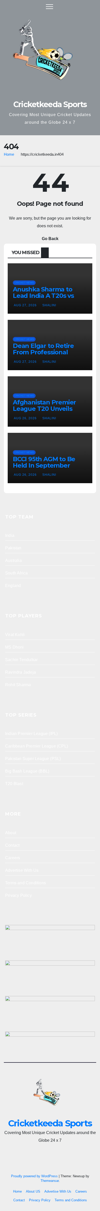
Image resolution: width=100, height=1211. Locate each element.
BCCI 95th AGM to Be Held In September (44, 462)
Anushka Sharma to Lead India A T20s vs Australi (43, 296)
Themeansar (50, 1181)
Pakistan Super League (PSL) (33, 758)
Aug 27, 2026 (25, 305)
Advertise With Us (21, 870)
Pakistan (13, 548)
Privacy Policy (18, 895)
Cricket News (24, 282)
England (13, 585)
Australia (13, 560)
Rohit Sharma (18, 685)
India (9, 535)
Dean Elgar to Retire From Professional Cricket (43, 352)
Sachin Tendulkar (21, 660)
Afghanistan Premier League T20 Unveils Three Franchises (44, 409)
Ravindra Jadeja (20, 672)
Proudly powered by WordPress (35, 1176)
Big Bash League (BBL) (27, 771)
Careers (12, 858)
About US (33, 1191)
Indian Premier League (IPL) (31, 733)
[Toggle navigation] (49, 6)
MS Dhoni (14, 647)
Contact (12, 845)
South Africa (16, 573)
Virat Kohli (15, 634)
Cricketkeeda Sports (50, 104)
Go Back (50, 238)
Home (9, 154)
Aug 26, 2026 (25, 418)
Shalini (49, 305)
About (10, 833)
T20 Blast (14, 784)
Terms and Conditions (25, 883)
